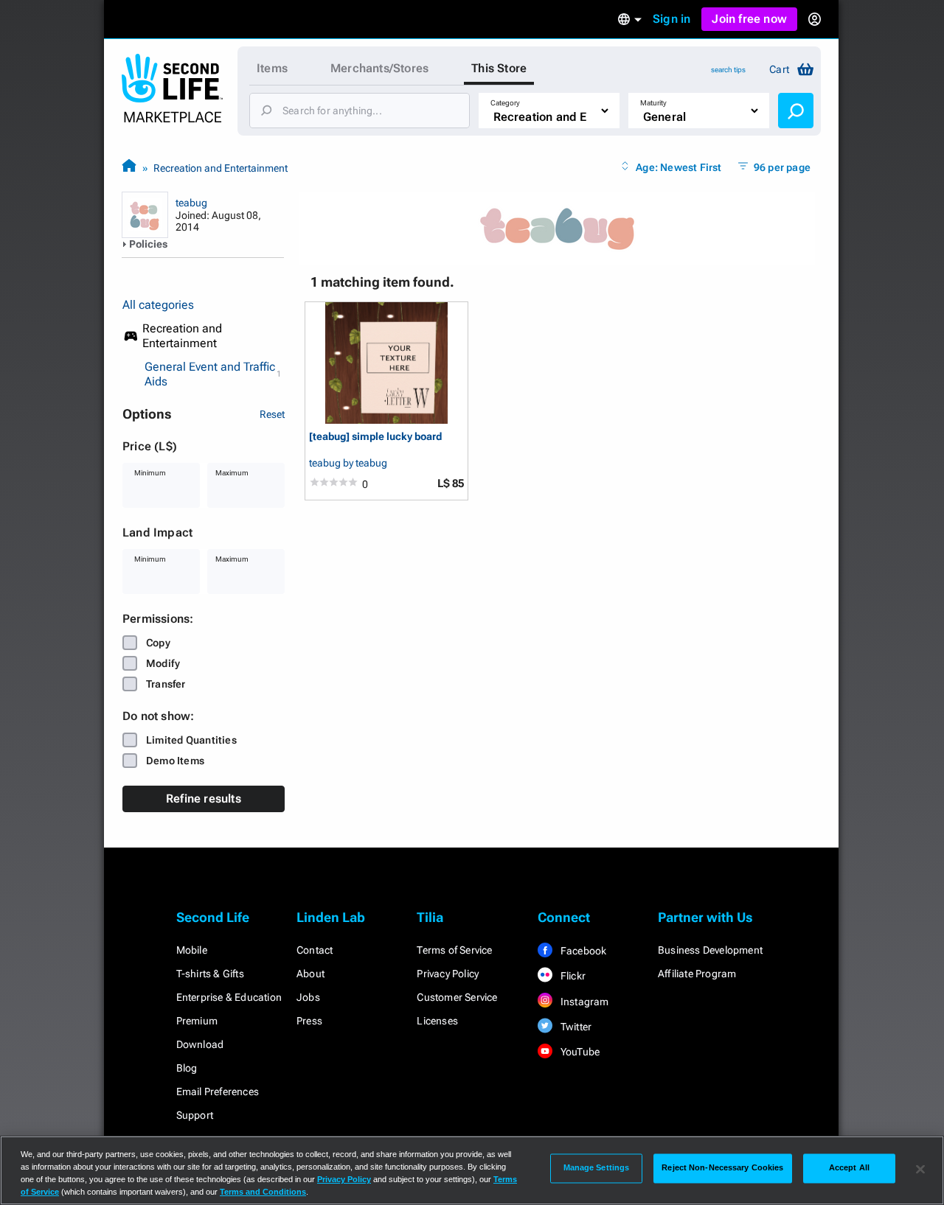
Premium (197, 1021)
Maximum (232, 473)
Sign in (671, 19)
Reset (272, 414)
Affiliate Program (697, 973)
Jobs (308, 997)
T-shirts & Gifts (210, 973)
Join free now (749, 19)
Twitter (575, 1027)
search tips (728, 70)
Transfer (166, 684)
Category (505, 103)
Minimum (150, 473)
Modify (163, 663)
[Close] (920, 1169)
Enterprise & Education (229, 997)
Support (194, 1115)
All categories (158, 305)
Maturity (653, 103)
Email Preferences (217, 1091)
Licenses (437, 1021)
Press (309, 1021)
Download (200, 1044)
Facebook (582, 951)
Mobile (191, 950)
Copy (158, 643)
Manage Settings (596, 1168)
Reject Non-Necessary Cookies (722, 1168)
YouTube (579, 1052)
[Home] (129, 167)
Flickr (572, 976)
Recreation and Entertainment (220, 168)
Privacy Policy (448, 973)
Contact (314, 950)
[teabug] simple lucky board (375, 436)
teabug (191, 203)
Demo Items (175, 760)
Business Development (710, 950)
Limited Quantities (191, 740)
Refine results (203, 799)
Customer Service (457, 997)
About (310, 973)
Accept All (849, 1168)
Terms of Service (454, 950)
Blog (187, 1068)
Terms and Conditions (263, 1191)
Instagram (583, 1001)
